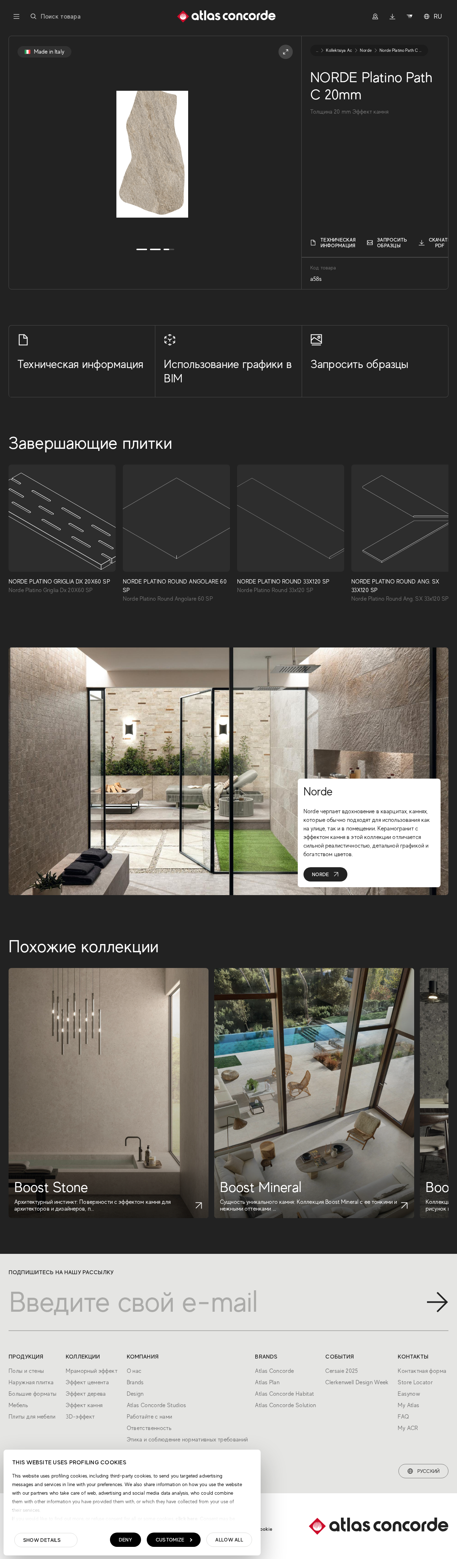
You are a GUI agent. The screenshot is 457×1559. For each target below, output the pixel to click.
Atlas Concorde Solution (285, 1405)
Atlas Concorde (274, 1371)
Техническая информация (338, 242)
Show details (42, 1540)
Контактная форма (422, 1371)
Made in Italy (49, 52)
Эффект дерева (86, 1394)
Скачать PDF (440, 242)
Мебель (18, 1405)
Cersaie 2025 (341, 1371)
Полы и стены (26, 1371)
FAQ (403, 1417)
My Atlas (408, 1405)
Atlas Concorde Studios (156, 1405)
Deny (125, 1540)
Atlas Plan (267, 1382)
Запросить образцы (392, 242)
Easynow (409, 1394)
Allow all (229, 1540)
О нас (134, 1371)
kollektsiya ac (339, 50)
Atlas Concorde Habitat (284, 1394)
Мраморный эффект (91, 1371)
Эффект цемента (87, 1382)
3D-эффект (80, 1417)
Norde (320, 874)
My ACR (408, 1428)
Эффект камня (84, 1405)
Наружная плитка (31, 1382)
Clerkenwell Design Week (356, 1382)
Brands (135, 1382)
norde (366, 50)
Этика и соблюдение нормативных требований (187, 1439)
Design (135, 1394)
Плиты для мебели (32, 1417)
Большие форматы (32, 1394)
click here (185, 1518)
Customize (170, 1540)
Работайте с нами (149, 1417)
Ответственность (149, 1428)
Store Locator (415, 1382)
